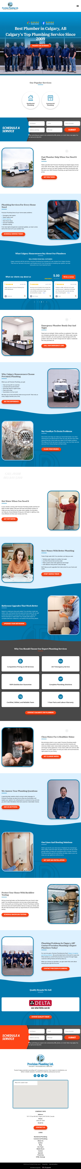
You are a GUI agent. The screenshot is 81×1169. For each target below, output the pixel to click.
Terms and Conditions (53, 1164)
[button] (77, 6)
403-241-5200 (12, 477)
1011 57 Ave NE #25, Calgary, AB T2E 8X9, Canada (40, 1116)
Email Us (40, 1123)
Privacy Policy (44, 1164)
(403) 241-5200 (40, 1120)
